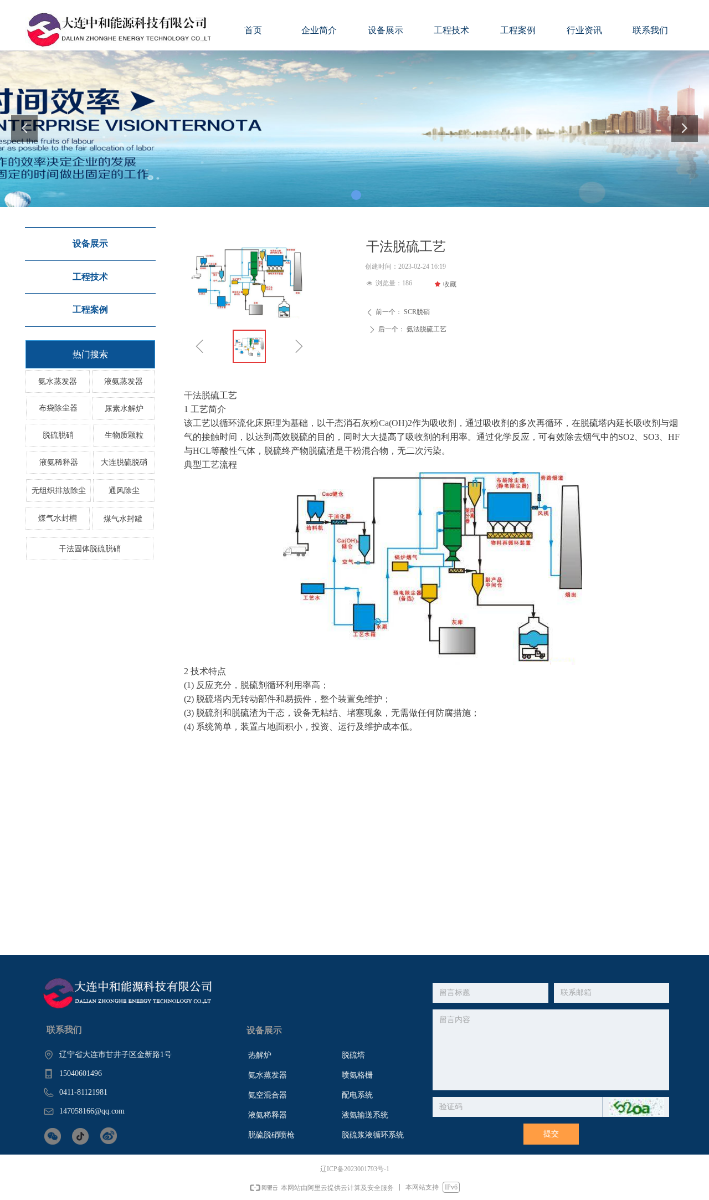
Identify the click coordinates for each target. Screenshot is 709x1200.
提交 (551, 1134)
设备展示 (90, 243)
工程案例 (90, 309)
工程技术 (90, 276)
